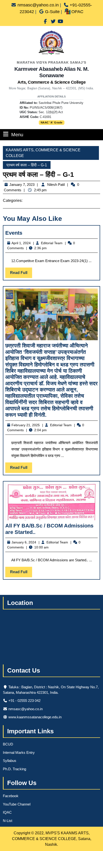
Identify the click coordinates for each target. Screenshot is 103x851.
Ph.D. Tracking (14, 769)
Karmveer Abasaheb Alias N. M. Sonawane (51, 75)
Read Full (21, 274)
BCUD (8, 744)
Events (13, 233)
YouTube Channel (16, 804)
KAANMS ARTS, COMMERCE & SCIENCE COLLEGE (43, 153)
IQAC (7, 812)
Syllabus (9, 761)
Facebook (10, 796)
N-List (7, 821)
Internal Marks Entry (19, 752)
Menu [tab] (17, 134)
